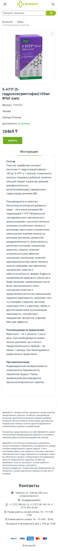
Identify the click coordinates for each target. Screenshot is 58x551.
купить (12, 140)
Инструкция (29, 151)
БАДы (20, 22)
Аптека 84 (7, 22)
